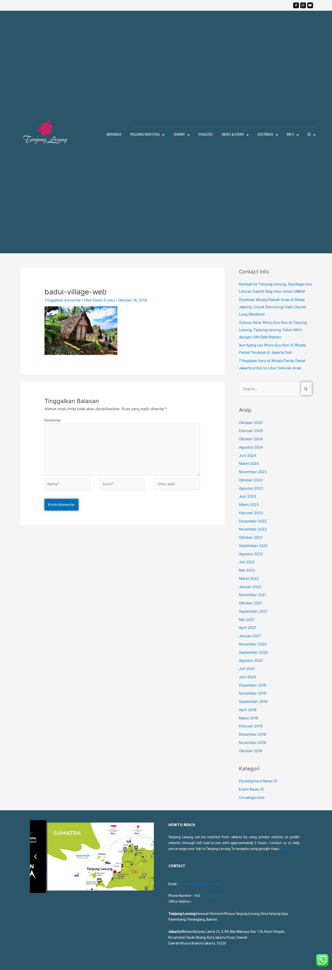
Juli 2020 (247, 668)
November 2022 (253, 529)
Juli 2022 (247, 562)
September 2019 (253, 701)
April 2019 (247, 709)
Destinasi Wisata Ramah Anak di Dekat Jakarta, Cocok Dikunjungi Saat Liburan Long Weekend (272, 307)
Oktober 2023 (251, 480)
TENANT (179, 135)
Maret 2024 (249, 463)
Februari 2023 (251, 513)
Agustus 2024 (251, 447)
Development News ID (258, 781)
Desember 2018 (252, 734)
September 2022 (253, 545)
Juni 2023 (247, 496)
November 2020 (253, 644)
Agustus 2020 (251, 660)
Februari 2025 (251, 430)
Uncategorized (251, 797)
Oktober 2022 (250, 537)
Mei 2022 (247, 570)
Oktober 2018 (250, 751)
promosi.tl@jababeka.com (199, 884)
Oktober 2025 (250, 422)
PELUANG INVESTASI (145, 135)
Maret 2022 (249, 578)
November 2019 (252, 693)
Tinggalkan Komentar (62, 300)
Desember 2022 (253, 521)
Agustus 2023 (251, 488)
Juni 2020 (247, 677)
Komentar (52, 420)
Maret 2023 (249, 504)
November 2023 (253, 471)
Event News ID (251, 789)
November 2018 (252, 742)
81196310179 (210, 896)
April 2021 (247, 627)
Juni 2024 (247, 455)
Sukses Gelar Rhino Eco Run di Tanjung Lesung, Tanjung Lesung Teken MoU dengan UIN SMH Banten (273, 329)
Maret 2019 (248, 718)
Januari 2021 (250, 636)
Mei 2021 (246, 619)
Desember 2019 (252, 685)
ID (309, 135)
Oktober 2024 (251, 439)
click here (288, 849)
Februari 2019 (250, 726)
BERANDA (114, 135)
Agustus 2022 (251, 554)
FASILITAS (206, 135)
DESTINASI (265, 135)
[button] (87, 889)
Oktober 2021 (250, 603)
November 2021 (252, 594)
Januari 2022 (250, 586)
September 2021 (253, 611)
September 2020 (253, 652)
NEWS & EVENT (233, 135)
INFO (290, 135)
